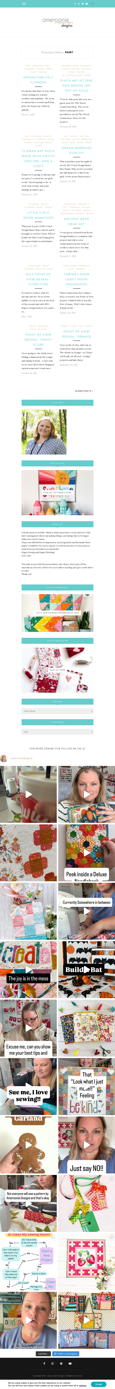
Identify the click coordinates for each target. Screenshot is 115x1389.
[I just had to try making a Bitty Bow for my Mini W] (86, 1203)
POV (81, 326)
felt (48, 66)
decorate (38, 66)
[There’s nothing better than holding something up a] (86, 1086)
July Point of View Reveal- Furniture (38, 279)
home (49, 69)
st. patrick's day (72, 75)
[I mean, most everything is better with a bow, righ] (86, 1320)
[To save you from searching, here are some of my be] (28, 1028)
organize (84, 266)
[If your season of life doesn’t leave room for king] (28, 1320)
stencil (79, 214)
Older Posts (83, 391)
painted (76, 210)
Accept (98, 1384)
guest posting (71, 69)
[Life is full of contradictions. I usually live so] (86, 911)
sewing (81, 269)
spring (43, 72)
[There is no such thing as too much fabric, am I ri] (86, 1145)
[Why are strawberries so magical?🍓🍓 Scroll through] (86, 1261)
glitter (84, 136)
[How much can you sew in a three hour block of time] (28, 794)
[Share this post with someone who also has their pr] (86, 794)
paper (81, 72)
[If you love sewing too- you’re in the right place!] (28, 1086)
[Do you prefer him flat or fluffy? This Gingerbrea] (28, 1145)
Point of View (44, 269)
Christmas (70, 204)
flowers (30, 69)
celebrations (70, 66)
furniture (34, 266)
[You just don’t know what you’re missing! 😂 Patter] (28, 1203)
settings (82, 1385)
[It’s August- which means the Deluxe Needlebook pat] (86, 1028)
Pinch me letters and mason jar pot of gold (76, 85)
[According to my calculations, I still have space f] (28, 1261)
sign (72, 142)
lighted (65, 139)
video (38, 146)
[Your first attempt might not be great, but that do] (28, 969)
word (88, 142)
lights (76, 139)
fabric (65, 326)
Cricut (48, 136)
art (28, 66)
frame (40, 69)
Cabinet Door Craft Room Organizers (77, 279)
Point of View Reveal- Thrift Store (38, 339)
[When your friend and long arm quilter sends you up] (28, 852)
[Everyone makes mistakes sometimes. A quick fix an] (86, 969)
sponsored (67, 214)
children (36, 136)
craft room (70, 266)
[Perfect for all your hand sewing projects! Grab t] (86, 852)
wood (87, 75)
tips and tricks (43, 142)
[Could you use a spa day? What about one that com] (28, 911)
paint (33, 72)
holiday (86, 69)
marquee (87, 139)
